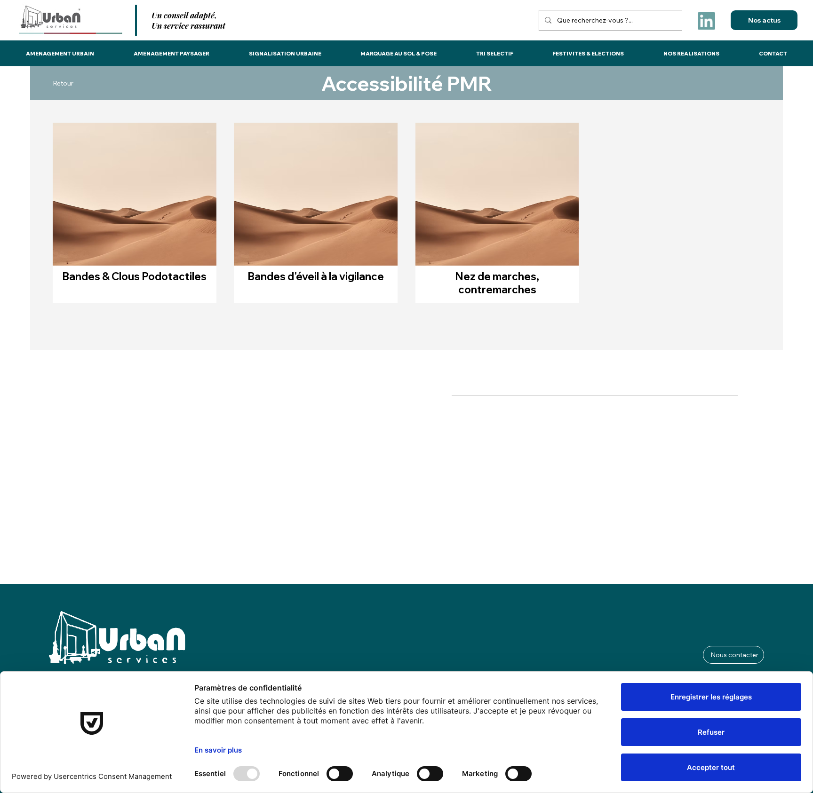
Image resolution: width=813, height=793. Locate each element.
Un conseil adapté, (184, 15)
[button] (60, 54)
